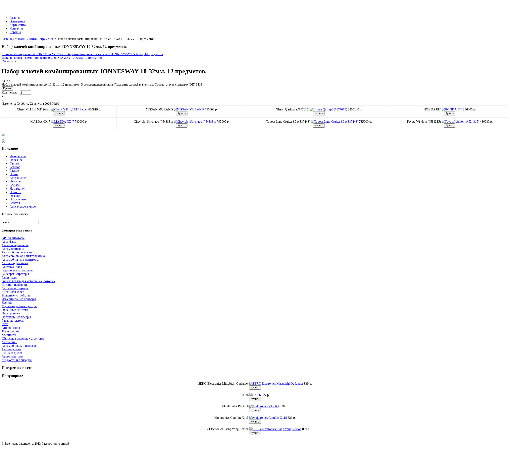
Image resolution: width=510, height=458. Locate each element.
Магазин (20, 38)
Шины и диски (12, 353)
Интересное (18, 156)
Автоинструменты (42, 38)
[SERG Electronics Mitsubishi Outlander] (276, 383)
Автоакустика (11, 349)
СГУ (5, 324)
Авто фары (9, 241)
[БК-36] (255, 395)
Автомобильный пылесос (19, 345)
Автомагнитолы (13, 248)
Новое (14, 174)
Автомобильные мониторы (20, 259)
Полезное (16, 160)
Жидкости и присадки (17, 360)
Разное (14, 170)
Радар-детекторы (13, 320)
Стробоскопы (11, 327)
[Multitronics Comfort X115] (268, 417)
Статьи (14, 163)
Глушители (9, 277)
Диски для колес (13, 292)
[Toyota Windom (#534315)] (460, 121)
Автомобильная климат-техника (24, 256)
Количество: (10, 92)
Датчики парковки (14, 284)
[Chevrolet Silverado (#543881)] (195, 121)
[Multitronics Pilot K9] (264, 406)
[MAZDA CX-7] (62, 121)
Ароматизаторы (12, 356)
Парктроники (11, 313)
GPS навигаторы (13, 238)
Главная (7, 38)
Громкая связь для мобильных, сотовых (28, 281)
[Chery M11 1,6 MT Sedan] (69, 109)
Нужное (15, 181)
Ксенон (7, 302)
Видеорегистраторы (15, 274)
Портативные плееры (16, 317)
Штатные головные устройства (23, 338)
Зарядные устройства (16, 295)
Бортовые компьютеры (17, 270)
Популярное (18, 199)
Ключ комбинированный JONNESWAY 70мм (33, 54)
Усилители (9, 335)
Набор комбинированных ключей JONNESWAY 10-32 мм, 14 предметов (113, 54)
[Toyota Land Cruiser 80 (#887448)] (334, 121)
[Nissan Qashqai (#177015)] (328, 109)
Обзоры (15, 195)
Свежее (15, 185)
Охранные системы (15, 309)
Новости (15, 192)
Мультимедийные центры (19, 306)
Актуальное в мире (23, 206)
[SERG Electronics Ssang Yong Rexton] (275, 429)
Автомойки (9, 342)
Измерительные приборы (19, 299)
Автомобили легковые (17, 252)
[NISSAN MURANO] (189, 109)
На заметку (17, 188)
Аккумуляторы (12, 266)
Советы (15, 203)
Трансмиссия (10, 331)
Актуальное (18, 177)
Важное (15, 167)
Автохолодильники (15, 263)
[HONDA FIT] (452, 109)
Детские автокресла (15, 288)
